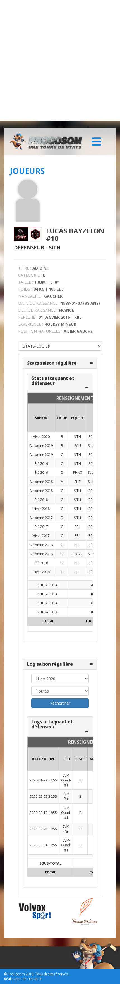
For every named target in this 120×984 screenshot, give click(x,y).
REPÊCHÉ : (27, 317)
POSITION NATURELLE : (40, 331)
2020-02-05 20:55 (43, 796)
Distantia (34, 978)
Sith (55, 247)
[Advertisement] (60, 60)
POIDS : (25, 289)
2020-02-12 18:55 (43, 812)
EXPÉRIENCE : (30, 324)
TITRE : (24, 268)
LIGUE (62, 417)
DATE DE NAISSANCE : (38, 303)
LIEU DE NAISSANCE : (37, 310)
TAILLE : (25, 282)
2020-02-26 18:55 (43, 829)
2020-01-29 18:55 (43, 780)
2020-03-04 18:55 (43, 845)
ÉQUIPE (77, 417)
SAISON (41, 417)
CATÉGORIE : (30, 275)
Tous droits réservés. (52, 974)
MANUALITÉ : (30, 296)
